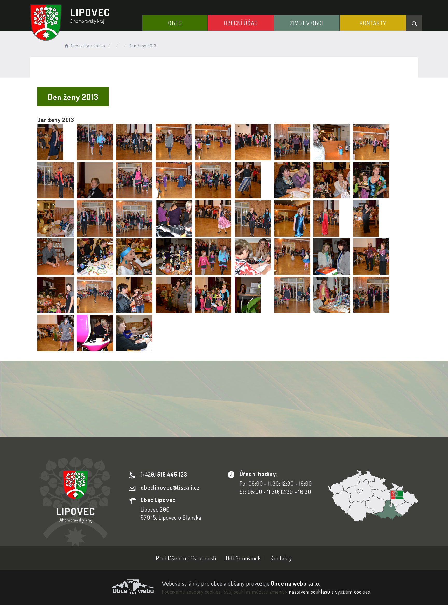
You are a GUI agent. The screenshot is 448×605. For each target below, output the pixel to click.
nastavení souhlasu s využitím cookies (329, 591)
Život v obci (306, 22)
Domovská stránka (87, 45)
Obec (174, 22)
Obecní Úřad (241, 22)
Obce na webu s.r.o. (295, 583)
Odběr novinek (243, 558)
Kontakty (373, 22)
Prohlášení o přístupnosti (186, 558)
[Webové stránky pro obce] (92, 586)
